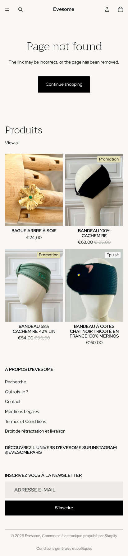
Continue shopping (64, 84)
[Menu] (7, 9)
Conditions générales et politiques (64, 548)
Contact (13, 401)
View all (12, 143)
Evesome (32, 535)
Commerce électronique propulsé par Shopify (79, 535)
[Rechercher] (20, 9)
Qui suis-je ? (16, 392)
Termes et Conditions (25, 421)
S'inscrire (64, 507)
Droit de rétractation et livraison (35, 431)
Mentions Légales (22, 411)
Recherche (15, 382)
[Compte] (107, 9)
